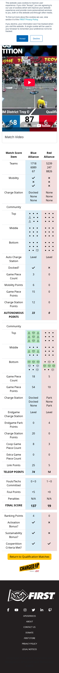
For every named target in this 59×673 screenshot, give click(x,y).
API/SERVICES (29, 616)
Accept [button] (22, 38)
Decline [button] (36, 38)
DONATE (29, 632)
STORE (29, 638)
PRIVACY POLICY (29, 643)
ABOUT (29, 621)
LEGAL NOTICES (29, 649)
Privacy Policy (29, 19)
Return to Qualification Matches (29, 556)
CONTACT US (29, 627)
